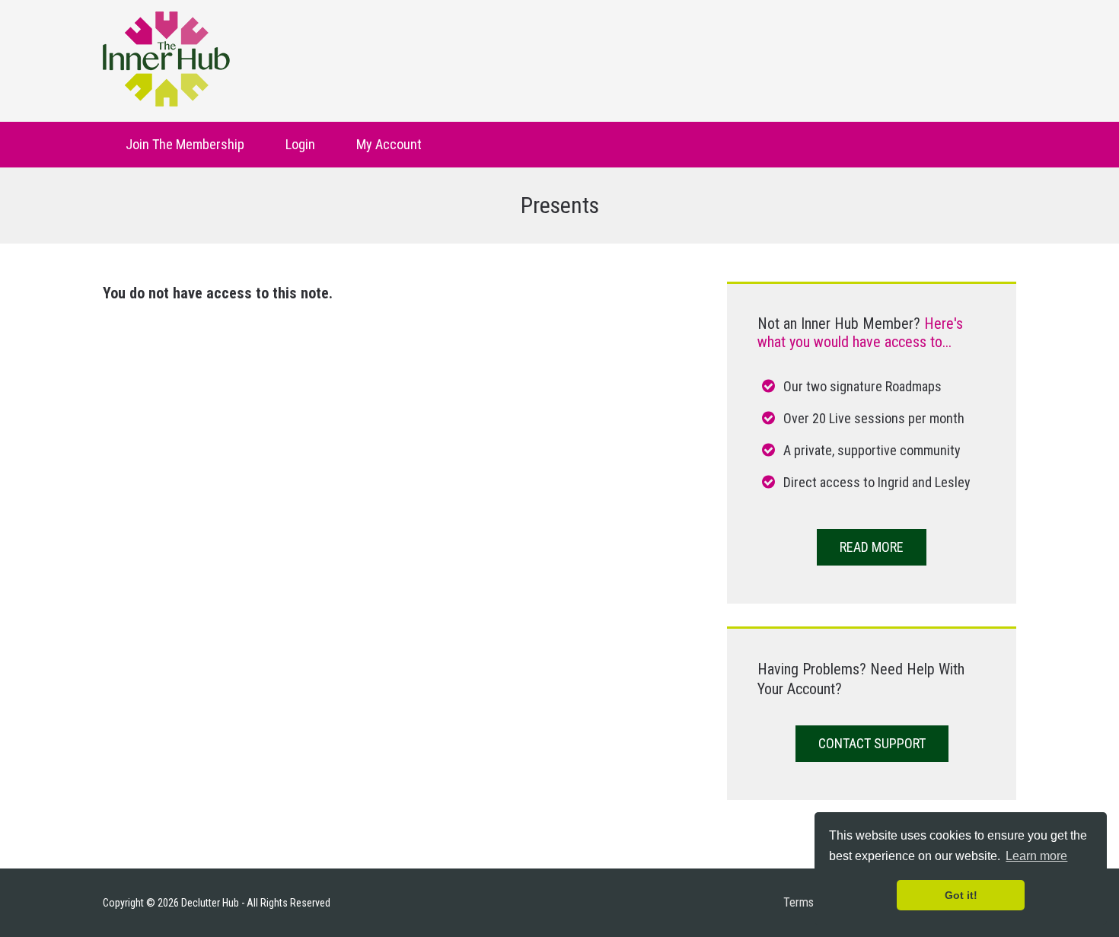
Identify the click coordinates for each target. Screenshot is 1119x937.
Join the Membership (185, 144)
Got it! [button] (961, 895)
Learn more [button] (1036, 855)
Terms (798, 902)
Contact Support (872, 743)
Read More (872, 547)
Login (300, 144)
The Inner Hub (166, 59)
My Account (389, 144)
